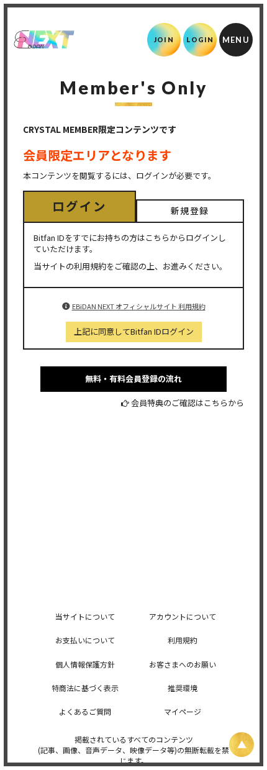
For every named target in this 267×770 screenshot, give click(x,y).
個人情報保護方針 (85, 664)
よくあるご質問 (85, 711)
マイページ (182, 711)
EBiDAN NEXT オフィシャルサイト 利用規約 (139, 306)
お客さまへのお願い (182, 664)
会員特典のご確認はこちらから (187, 403)
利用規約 (182, 640)
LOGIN (200, 39)
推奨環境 (182, 687)
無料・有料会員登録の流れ (133, 378)
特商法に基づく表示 (85, 687)
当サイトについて (85, 616)
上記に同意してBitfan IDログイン (134, 331)
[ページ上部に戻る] (241, 744)
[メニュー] (236, 40)
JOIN (163, 39)
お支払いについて (85, 640)
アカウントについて (182, 616)
